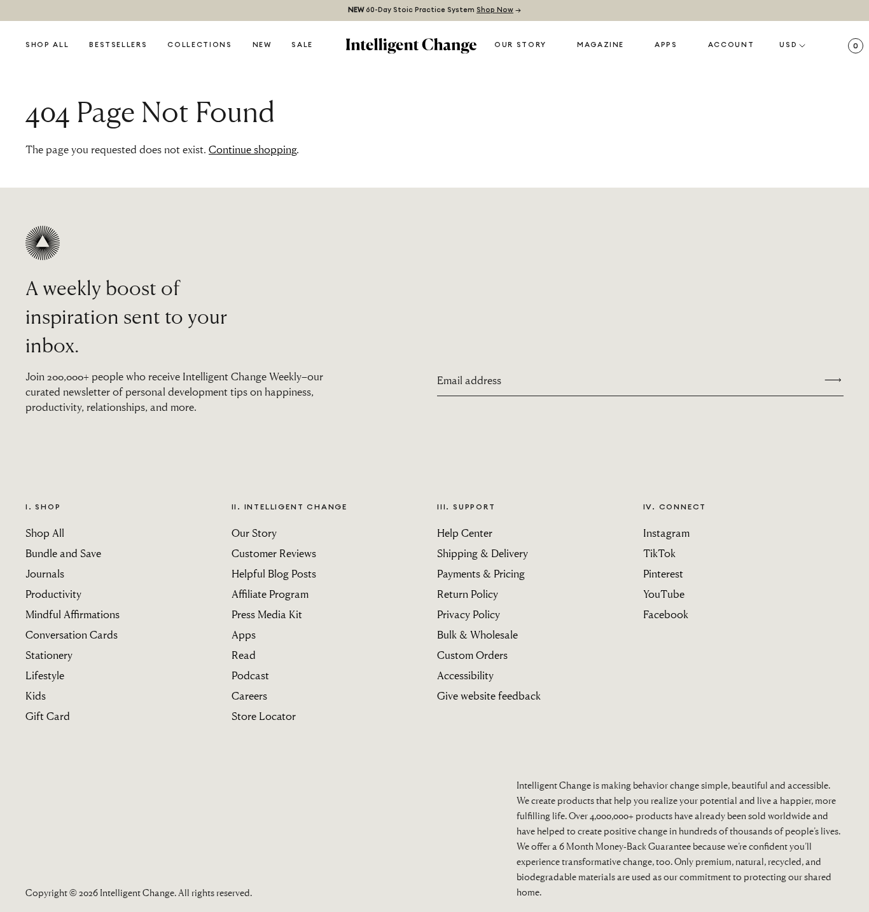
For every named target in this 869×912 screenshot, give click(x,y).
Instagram (666, 532)
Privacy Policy (468, 614)
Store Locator (264, 715)
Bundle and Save (63, 553)
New (262, 44)
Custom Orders (472, 654)
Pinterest (663, 573)
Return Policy (467, 593)
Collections (199, 44)
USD (788, 44)
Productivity (53, 593)
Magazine (600, 44)
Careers (249, 695)
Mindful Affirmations (72, 614)
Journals (44, 573)
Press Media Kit (267, 614)
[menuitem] (262, 46)
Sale (302, 44)
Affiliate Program (270, 593)
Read (244, 654)
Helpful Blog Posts (274, 573)
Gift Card (47, 715)
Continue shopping (252, 149)
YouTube (664, 593)
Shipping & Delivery (482, 553)
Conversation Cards (71, 634)
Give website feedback (489, 695)
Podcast (250, 675)
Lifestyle (44, 675)
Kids (35, 695)
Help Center (464, 532)
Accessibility (465, 675)
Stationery (49, 654)
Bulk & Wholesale (477, 634)
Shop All (47, 44)
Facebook (665, 614)
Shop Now (494, 9)
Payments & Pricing (481, 573)
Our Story (520, 44)
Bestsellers (118, 44)
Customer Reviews (274, 553)
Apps (666, 44)
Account (731, 44)
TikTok (659, 553)
